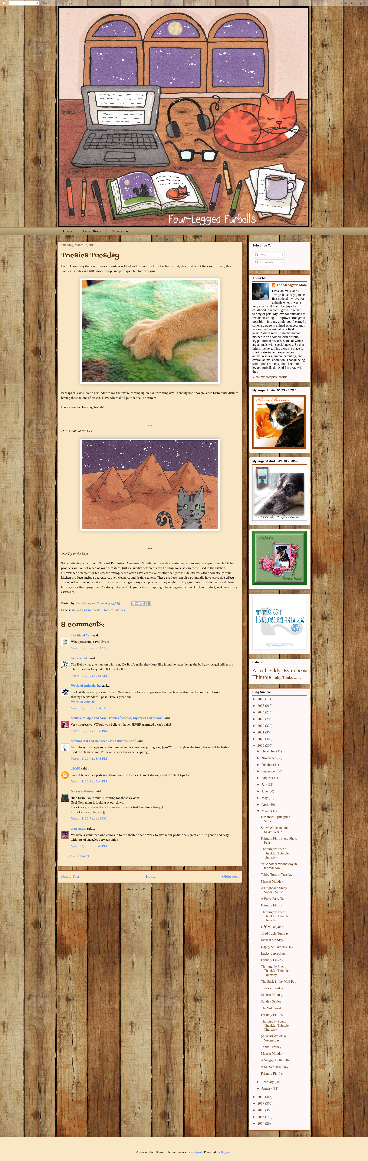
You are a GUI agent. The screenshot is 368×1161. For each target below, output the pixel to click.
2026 (261, 699)
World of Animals (83, 702)
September (269, 771)
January (267, 1088)
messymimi (78, 828)
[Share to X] (141, 603)
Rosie (302, 671)
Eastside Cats (80, 658)
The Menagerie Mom (291, 285)
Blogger (226, 1152)
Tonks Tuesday (271, 1047)
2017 (261, 1103)
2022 (261, 725)
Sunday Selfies (271, 1001)
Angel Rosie (91, 231)
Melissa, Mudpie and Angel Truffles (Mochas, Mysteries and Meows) (117, 718)
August (267, 778)
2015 (261, 1117)
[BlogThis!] (137, 603)
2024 (261, 712)
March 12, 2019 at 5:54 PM (89, 781)
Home (67, 231)
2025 (261, 705)
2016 (261, 1110)
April (265, 804)
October (267, 764)
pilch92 (75, 768)
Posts (262, 255)
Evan (87, 610)
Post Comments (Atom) (159, 889)
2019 (261, 745)
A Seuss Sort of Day (274, 1067)
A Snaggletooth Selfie (275, 1060)
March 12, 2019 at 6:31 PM (88, 818)
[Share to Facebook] (145, 603)
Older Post (230, 876)
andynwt (196, 1152)
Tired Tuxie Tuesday (275, 933)
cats (79, 610)
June (265, 791)
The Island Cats (81, 635)
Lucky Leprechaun (273, 953)
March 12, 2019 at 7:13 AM (89, 648)
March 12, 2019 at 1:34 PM (88, 708)
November (269, 758)
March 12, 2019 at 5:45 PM (89, 758)
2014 (261, 1123)
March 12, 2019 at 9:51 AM (89, 676)
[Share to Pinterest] (149, 603)
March (266, 811)
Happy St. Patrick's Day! (277, 947)
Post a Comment (77, 856)
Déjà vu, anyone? (273, 927)
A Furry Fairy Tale (273, 898)
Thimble (261, 677)
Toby (277, 677)
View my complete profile (269, 377)
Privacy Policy (122, 231)
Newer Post (70, 876)
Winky (297, 678)
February (268, 1082)
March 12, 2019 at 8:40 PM (89, 846)
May (265, 798)
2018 (261, 1097)
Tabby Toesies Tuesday (276, 874)
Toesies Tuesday (114, 610)
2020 (261, 739)
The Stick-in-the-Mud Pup (278, 981)
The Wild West (271, 1008)
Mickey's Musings (83, 791)
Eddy (275, 670)
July (265, 784)
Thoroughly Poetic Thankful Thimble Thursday (275, 853)
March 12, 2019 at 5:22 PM (89, 731)
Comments (265, 262)
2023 (261, 719)
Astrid (259, 670)
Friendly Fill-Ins (272, 905)
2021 (261, 732)
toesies (97, 610)
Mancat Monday (272, 881)
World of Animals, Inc (86, 685)
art (73, 610)
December (269, 751)
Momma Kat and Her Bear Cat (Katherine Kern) (104, 741)
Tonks (287, 677)
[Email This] (133, 603)
